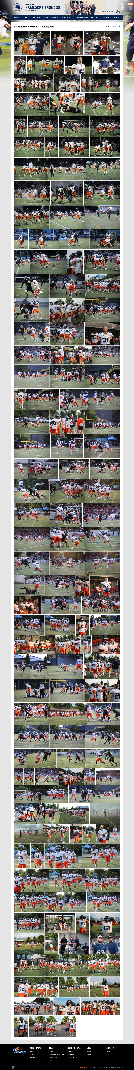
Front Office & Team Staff (56, 1054)
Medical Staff (53, 1057)
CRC (50, 1060)
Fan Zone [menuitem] (95, 17)
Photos (89, 1051)
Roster (51, 1051)
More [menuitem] (117, 17)
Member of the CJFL (111, 11)
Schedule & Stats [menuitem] (51, 17)
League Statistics (73, 1057)
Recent (108, 26)
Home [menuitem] (17, 17)
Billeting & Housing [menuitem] (81, 17)
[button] (32, 43)
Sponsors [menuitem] (66, 17)
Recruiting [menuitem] (36, 17)
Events (32, 1054)
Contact (108, 1051)
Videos (89, 1054)
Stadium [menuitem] (106, 17)
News (31, 1051)
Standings (71, 1054)
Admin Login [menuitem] (83, 1067)
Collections (116, 26)
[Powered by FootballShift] (13, 1067)
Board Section (34, 1057)
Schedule (70, 1051)
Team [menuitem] (27, 17)
